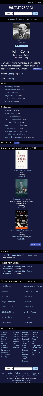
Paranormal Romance (5, 351)
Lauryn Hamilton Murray (33, 286)
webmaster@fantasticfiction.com (21, 380)
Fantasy (21, 19)
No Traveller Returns (12, 90)
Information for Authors (31, 373)
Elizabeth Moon (8, 312)
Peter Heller (28, 296)
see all (21, 74)
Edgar (10, 74)
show (17, 143)
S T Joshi (21, 208)
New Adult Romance (25, 347)
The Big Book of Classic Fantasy (21, 230)
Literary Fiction (35, 338)
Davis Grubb (6, 322)
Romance (25, 332)
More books (35, 245)
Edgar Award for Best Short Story (19, 255)
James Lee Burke (8, 307)
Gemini (7, 110)
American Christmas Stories (21, 170)
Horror (3, 339)
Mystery (11, 19)
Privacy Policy (10, 375)
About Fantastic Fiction (11, 373)
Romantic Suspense (26, 340)
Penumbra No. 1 (19, 199)
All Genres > (32, 19)
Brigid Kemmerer (8, 302)
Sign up (38, 2)
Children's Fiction (36, 353)
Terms (28, 375)
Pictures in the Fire (12, 128)
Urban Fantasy (4, 342)
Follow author (21, 46)
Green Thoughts (11, 113)
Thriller (15, 335)
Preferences (25, 377)
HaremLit (4, 348)
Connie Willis (21, 177)
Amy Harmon (7, 296)
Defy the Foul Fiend (12, 95)
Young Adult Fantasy (5, 355)
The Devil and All (11, 116)
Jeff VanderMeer (24, 238)
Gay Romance (25, 353)
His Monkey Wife (11, 87)
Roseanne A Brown (31, 291)
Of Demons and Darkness (14, 131)
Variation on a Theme (13, 98)
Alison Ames (6, 291)
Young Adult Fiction (36, 349)
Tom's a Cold (9, 92)
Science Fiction (4, 333)
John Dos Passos (30, 312)
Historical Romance (26, 336)
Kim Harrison (29, 302)
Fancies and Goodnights (14, 125)
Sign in (30, 2)
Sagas (24, 343)
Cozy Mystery (16, 344)
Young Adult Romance (25, 358)
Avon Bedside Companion (14, 137)
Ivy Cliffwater (7, 286)
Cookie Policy (20, 375)
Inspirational (37, 345)
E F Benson (28, 322)
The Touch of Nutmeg (13, 122)
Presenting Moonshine (13, 119)
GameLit (4, 345)
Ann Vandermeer (18, 237)
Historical (16, 337)
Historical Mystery (16, 340)
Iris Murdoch (7, 317)
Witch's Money (10, 101)
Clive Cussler (28, 307)
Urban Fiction (34, 342)
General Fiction (35, 333)
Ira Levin (27, 317)
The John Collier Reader (13, 134)
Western (16, 348)
